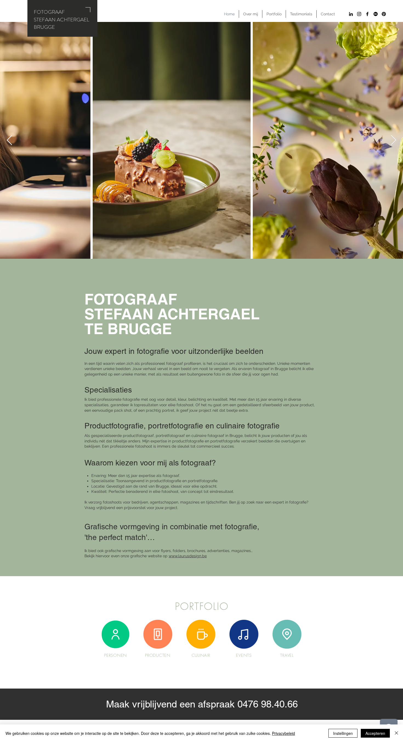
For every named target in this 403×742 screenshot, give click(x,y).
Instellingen (343, 733)
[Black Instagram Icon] (359, 14)
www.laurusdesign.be (188, 556)
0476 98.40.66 (267, 704)
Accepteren (375, 733)
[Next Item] (393, 140)
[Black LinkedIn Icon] (351, 14)
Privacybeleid (283, 733)
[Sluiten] (396, 733)
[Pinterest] (384, 14)
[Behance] (375, 14)
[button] (274, 14)
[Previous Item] (9, 140)
